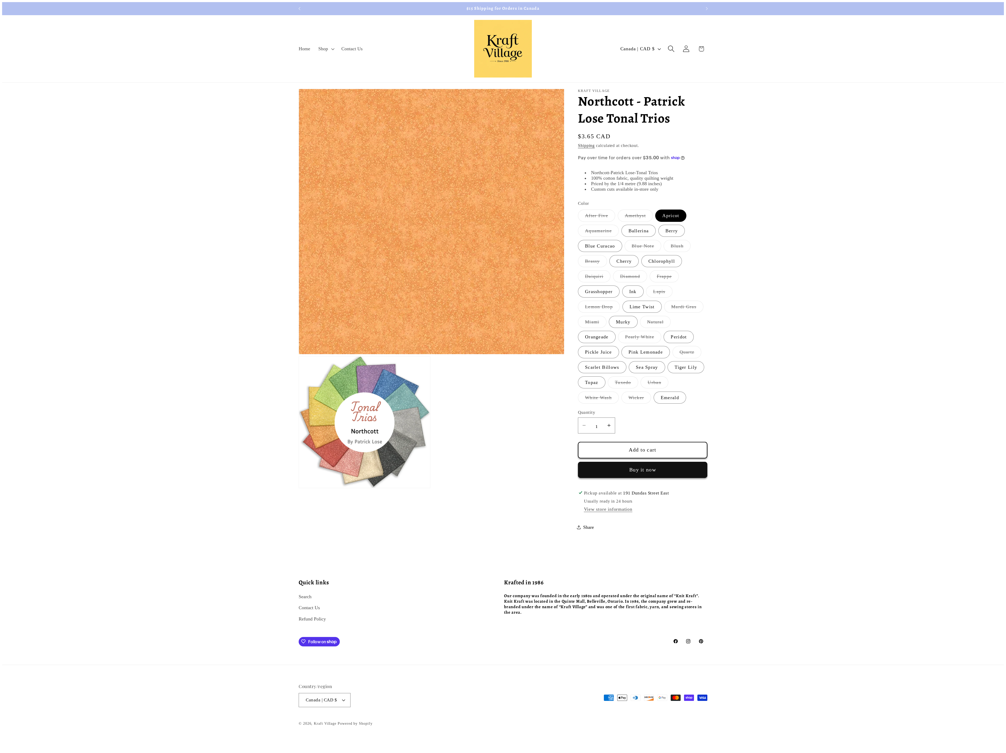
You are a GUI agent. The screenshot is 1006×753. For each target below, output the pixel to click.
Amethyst (639, 217)
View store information (608, 509)
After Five (600, 217)
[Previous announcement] (299, 8)
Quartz (691, 353)
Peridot (679, 336)
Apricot (670, 215)
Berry (671, 230)
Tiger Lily (686, 367)
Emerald (670, 397)
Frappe (668, 277)
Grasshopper (599, 291)
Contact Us (309, 608)
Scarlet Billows (602, 367)
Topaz (591, 382)
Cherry (624, 260)
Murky (623, 321)
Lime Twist (642, 306)
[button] (325, 49)
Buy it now (642, 469)
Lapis (663, 292)
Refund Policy (312, 619)
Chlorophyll (661, 260)
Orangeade (597, 336)
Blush (681, 247)
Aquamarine (602, 232)
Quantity (586, 412)
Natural (659, 323)
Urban (658, 384)
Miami (595, 323)
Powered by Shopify (355, 723)
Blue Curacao (600, 246)
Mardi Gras (687, 308)
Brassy (596, 262)
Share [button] (588, 527)
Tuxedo (626, 384)
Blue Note (646, 247)
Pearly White (643, 338)
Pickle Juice (598, 352)
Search (305, 596)
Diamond (633, 277)
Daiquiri (597, 277)
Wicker (639, 398)
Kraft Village (325, 723)
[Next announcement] (707, 8)
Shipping (586, 145)
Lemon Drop (602, 308)
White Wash (602, 398)
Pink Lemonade (645, 352)
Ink (633, 291)
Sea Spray (647, 367)
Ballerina (638, 230)
